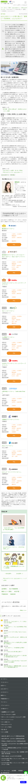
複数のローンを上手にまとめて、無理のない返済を (15, 638)
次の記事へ (19, 573)
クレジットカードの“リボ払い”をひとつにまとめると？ (15, 632)
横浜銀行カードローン (8, 228)
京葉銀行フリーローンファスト (10, 419)
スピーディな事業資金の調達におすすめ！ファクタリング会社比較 (15, 748)
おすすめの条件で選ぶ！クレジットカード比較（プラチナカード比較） (15, 763)
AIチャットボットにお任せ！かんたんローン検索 (13, 717)
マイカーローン (4, 682)
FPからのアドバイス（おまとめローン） (13, 172)
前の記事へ (9, 573)
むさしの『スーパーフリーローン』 (12, 472)
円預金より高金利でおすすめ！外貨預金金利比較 (14, 741)
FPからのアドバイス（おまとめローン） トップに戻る (15, 579)
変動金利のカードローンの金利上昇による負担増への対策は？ (15, 643)
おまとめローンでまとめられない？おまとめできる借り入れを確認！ (15, 661)
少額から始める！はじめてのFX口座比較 (11, 756)
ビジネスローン (4, 692)
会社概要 (14, 770)
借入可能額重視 (13, 588)
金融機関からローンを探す (8, 712)
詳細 (14, 327)
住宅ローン (3, 685)
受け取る (23, 782)
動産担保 (12, 594)
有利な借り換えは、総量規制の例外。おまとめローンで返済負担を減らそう (15, 666)
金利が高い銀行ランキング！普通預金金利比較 (13, 736)
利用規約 (20, 770)
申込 (14, 244)
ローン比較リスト (6, 722)
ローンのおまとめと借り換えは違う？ (13, 651)
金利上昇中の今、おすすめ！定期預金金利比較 (13, 738)
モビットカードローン (8, 311)
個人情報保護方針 (5, 772)
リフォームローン (5, 705)
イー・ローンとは (5, 770)
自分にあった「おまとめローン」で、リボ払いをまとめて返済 (15, 622)
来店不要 (16, 591)
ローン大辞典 (5, 732)
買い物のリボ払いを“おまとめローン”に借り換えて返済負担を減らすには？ (15, 656)
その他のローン (4, 708)
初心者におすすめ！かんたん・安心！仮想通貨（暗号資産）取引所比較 (15, 752)
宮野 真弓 (17, 182)
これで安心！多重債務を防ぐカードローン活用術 (13, 567)
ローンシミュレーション (8, 719)
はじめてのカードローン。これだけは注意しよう (13, 547)
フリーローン (4, 702)
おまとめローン (16, 7)
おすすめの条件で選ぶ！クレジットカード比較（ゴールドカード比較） (15, 759)
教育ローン (3, 695)
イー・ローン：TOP (6, 7)
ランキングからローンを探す (9, 714)
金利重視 (4, 588)
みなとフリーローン (7, 445)
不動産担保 (5, 594)
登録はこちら (23, 610)
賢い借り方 (4, 729)
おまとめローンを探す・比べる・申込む (13, 170)
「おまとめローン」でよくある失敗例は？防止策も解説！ (13, 528)
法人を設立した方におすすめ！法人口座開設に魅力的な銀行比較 (15, 744)
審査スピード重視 (7, 591)
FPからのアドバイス (7, 724)
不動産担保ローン (5, 698)
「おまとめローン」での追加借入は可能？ (14, 647)
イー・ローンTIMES (6, 727)
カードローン (4, 679)
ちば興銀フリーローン (8, 337)
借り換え (12, 175)
